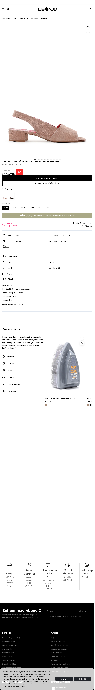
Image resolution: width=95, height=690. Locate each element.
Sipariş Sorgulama (58, 642)
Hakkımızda (7, 649)
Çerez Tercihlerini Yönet (59, 668)
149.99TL (49, 402)
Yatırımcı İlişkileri (8, 660)
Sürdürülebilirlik (8, 653)
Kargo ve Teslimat (58, 656)
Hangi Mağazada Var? (62, 235)
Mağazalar (55, 638)
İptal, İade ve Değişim (59, 645)
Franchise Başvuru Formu (60, 664)
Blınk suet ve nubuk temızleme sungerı (60, 398)
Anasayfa (6, 18)
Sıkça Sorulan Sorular (59, 649)
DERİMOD (6, 633)
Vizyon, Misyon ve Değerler (12, 638)
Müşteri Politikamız (9, 645)
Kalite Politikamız (9, 642)
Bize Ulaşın (55, 660)
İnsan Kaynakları (9, 664)
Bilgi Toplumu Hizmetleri (11, 668)
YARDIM (54, 633)
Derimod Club (7, 656)
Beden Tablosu (56, 653)
